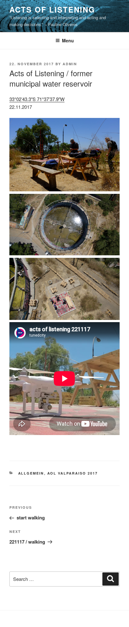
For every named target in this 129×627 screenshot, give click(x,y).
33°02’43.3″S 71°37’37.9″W (36, 99)
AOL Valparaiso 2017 (72, 473)
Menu (68, 40)
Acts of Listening (52, 9)
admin (70, 63)
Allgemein (31, 473)
